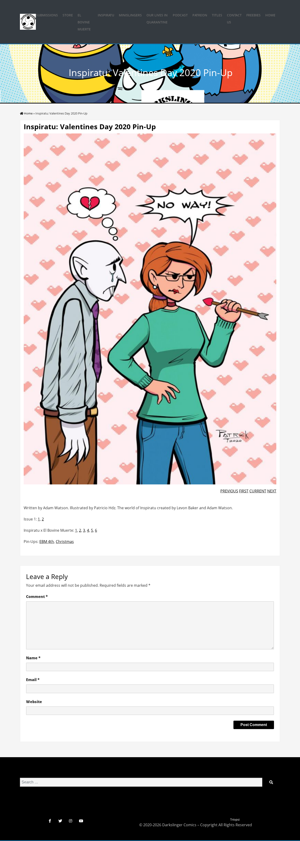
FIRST (243, 491)
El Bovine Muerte (84, 22)
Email (33, 679)
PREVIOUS (229, 491)
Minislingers (130, 15)
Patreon (199, 15)
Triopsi (235, 819)
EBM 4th (46, 541)
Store (68, 15)
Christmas (65, 541)
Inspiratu (106, 15)
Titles (217, 15)
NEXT (271, 491)
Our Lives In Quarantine (157, 18)
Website (34, 701)
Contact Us (234, 18)
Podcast (180, 15)
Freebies (253, 15)
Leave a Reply (47, 576)
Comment (37, 596)
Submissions (47, 15)
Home (270, 15)
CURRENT (257, 491)
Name (33, 657)
